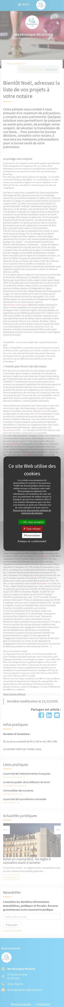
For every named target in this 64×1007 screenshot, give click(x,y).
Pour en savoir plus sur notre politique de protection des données (32, 511)
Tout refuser (33, 528)
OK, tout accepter (33, 522)
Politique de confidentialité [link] (32, 541)
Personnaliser (32, 535)
